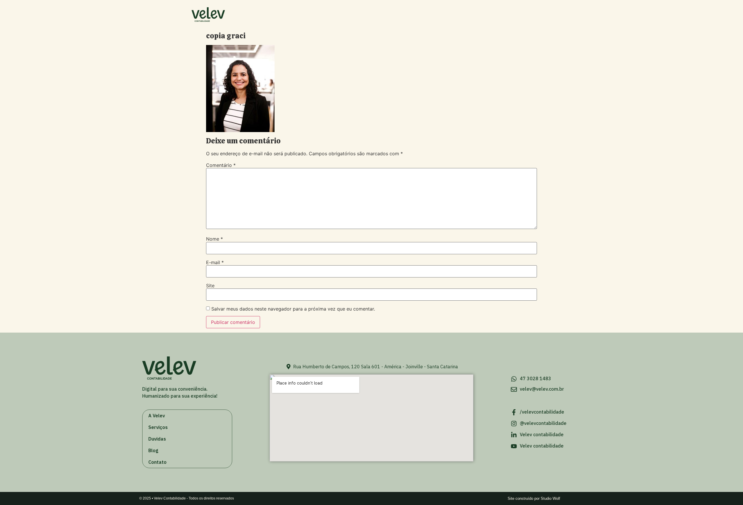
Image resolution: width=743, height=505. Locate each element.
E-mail (215, 262)
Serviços (449, 14)
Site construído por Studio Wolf (534, 498)
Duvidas (482, 14)
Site (210, 285)
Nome (214, 239)
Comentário (221, 165)
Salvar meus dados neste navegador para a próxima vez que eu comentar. (293, 308)
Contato (540, 14)
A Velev (416, 14)
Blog (511, 14)
